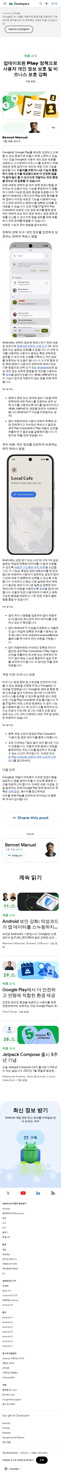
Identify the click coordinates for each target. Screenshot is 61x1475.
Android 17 (7, 1317)
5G (3, 1273)
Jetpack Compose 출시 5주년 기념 (30, 1057)
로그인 (54, 3)
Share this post (31, 818)
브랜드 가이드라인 (39, 1453)
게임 (4, 1249)
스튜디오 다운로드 (10, 1372)
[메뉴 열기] (5, 3)
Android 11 (7, 1346)
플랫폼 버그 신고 (9, 1390)
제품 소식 (30, 56)
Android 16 (7, 1322)
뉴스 (4, 1227)
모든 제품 (6, 1442)
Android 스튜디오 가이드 (13, 1358)
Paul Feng (9, 1011)
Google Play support (11, 1399)
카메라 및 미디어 (9, 1264)
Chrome (6, 1428)
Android (6, 1208)
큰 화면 (5, 1286)
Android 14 (7, 1331)
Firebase (6, 1432)
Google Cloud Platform (13, 1437)
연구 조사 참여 (8, 1404)
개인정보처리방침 (10, 1268)
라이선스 (24, 1453)
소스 (4, 1223)
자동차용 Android (10, 1300)
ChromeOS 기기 (9, 1295)
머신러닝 (6, 1254)
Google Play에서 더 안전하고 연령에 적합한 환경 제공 (29, 992)
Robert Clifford (37, 943)
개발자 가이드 (8, 1363)
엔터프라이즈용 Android (13, 1213)
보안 (4, 1218)
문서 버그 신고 (8, 1394)
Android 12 (7, 1341)
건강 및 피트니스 (9, 1259)
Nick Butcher (36, 1076)
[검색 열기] (41, 3)
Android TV (7, 1305)
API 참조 (6, 1368)
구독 (42, 1460)
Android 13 (7, 1336)
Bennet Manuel (13, 943)
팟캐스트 (6, 1237)
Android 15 (7, 1327)
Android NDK (8, 1377)
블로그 (5, 1232)
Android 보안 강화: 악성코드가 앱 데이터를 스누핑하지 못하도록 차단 (30, 927)
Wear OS (6, 1290)
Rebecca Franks (13, 1076)
